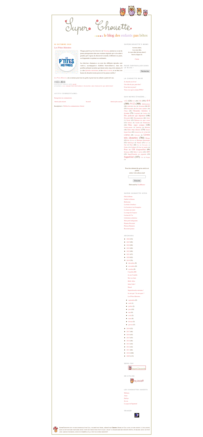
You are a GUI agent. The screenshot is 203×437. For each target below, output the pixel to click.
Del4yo (126, 398)
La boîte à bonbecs (130, 204)
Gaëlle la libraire (129, 199)
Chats (126, 111)
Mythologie (130, 143)
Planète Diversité (129, 223)
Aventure (141, 106)
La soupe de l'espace (130, 213)
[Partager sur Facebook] (62, 82)
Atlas (134, 106)
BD (149, 106)
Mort (133, 140)
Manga (147, 138)
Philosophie (145, 145)
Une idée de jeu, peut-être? (132, 84)
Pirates (126, 147)
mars (130, 318)
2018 (128, 328)
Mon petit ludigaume (131, 220)
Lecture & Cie (128, 215)
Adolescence (146, 104)
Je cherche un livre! (130, 82)
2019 (128, 260)
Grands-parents (128, 127)
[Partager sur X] (60, 82)
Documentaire (138, 118)
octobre (131, 269)
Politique (133, 147)
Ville (142, 157)
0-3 (134, 101)
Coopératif (137, 113)
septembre (131, 300)
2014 (128, 341)
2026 (128, 239)
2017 (128, 331)
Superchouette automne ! (136, 290)
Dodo (148, 118)
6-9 (64, 86)
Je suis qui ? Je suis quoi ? (136, 293)
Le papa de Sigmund (130, 404)
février (130, 321)
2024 (128, 245)
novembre (131, 266)
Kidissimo (127, 202)
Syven (126, 401)
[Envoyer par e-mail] (55, 82)
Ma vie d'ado (132, 278)
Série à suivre (138, 152)
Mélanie (126, 393)
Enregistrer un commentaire (63, 98)
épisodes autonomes (91, 70)
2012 (128, 347)
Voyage (148, 157)
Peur (138, 145)
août (130, 303)
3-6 (140, 101)
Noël (146, 143)
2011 (128, 350)
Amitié (129, 106)
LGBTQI (127, 135)
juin (129, 309)
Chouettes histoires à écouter (78, 86)
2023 (128, 248)
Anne (125, 396)
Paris (131, 145)
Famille (137, 123)
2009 (128, 356)
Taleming (106, 51)
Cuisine (145, 113)
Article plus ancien (116, 101)
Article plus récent (60, 101)
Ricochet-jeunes (129, 228)
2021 (128, 254)
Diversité (127, 118)
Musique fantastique (143, 140)
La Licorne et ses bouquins (132, 207)
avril (130, 315)
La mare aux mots (129, 210)
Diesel (130, 287)
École (128, 120)
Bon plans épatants (141, 108)
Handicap (138, 127)
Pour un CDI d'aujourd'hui (135, 149)
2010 (128, 353)
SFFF (148, 152)
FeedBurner (141, 185)
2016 (128, 334)
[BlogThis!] (57, 82)
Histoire (147, 127)
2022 (128, 251)
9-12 (132, 103)
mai (129, 312)
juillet (130, 306)
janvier (130, 324)
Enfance (130, 123)
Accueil (88, 101)
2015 (128, 338)
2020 (128, 257)
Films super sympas (136, 125)
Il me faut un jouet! (130, 87)
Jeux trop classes (133, 129)
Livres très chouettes (137, 136)
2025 (128, 242)
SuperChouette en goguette (137, 154)
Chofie (137, 59)
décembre (131, 263)
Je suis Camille (132, 275)
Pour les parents (143, 147)
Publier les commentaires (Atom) (73, 106)
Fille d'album (128, 196)
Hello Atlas (131, 281)
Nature (139, 143)
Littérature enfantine (130, 218)
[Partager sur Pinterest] (64, 82)
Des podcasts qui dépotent (102, 86)
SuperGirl (129, 156)
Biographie (130, 108)
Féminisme (146, 123)
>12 (125, 101)
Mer (128, 140)
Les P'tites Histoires (62, 47)
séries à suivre (107, 70)
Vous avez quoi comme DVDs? (133, 90)
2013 (128, 344)
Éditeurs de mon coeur (142, 120)
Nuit (125, 145)
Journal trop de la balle (141, 132)
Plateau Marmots (129, 226)
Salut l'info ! (131, 284)
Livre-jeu (137, 135)
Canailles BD (132, 272)
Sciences (127, 152)
